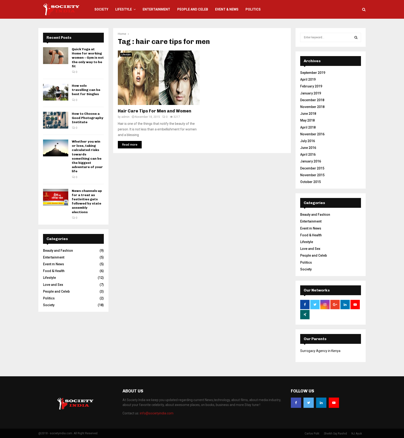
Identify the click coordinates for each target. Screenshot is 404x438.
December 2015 (312, 168)
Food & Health (54, 271)
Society (101, 9)
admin (125, 116)
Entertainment (156, 9)
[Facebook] (296, 403)
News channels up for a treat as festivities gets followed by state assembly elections (87, 201)
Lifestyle (123, 9)
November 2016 (312, 134)
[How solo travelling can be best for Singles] (55, 92)
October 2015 (310, 182)
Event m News (53, 264)
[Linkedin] (321, 403)
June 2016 (308, 148)
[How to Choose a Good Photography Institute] (55, 120)
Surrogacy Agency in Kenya (320, 351)
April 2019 (308, 79)
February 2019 (311, 86)
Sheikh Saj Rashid (335, 433)
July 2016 (307, 141)
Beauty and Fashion (58, 250)
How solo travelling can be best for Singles (86, 90)
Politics (253, 9)
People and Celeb (192, 9)
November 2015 (312, 175)
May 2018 (307, 120)
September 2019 (312, 73)
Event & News (226, 9)
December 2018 (312, 100)
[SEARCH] (356, 37)
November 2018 (312, 107)
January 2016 (310, 161)
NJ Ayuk (356, 433)
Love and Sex (53, 285)
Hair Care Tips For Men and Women (154, 111)
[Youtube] (334, 403)
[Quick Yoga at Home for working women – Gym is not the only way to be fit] (55, 55)
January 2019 (310, 93)
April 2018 (308, 127)
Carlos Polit (312, 433)
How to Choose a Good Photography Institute (87, 118)
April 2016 (308, 154)
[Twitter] (308, 403)
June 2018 (308, 113)
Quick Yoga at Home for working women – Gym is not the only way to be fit (88, 57)
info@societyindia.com (156, 413)
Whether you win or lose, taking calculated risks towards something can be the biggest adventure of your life (87, 156)
